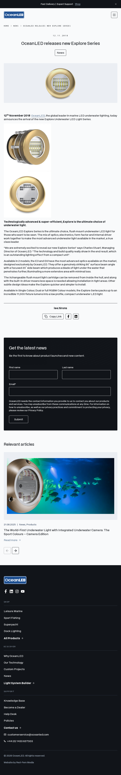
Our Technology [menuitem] (13, 662)
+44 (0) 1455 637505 (20, 741)
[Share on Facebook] (68, 316)
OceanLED (38, 115)
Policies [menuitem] (9, 720)
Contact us (11, 727)
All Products (12, 638)
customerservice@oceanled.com (28, 734)
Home (6, 26)
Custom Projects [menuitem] (14, 669)
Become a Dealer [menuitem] (14, 707)
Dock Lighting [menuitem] (12, 630)
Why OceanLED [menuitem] (13, 655)
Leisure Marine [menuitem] (13, 611)
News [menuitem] (7, 675)
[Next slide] (15, 550)
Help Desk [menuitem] (10, 713)
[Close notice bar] (115, 4)
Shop (78, 4)
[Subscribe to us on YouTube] (23, 591)
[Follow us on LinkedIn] (11, 591)
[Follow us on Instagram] (17, 591)
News (16, 26)
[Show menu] (114, 15)
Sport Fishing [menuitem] (12, 617)
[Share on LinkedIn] (76, 316)
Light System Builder (17, 683)
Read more (10, 540)
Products (31, 524)
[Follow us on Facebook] (6, 591)
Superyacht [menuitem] (11, 624)
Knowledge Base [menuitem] (14, 700)
